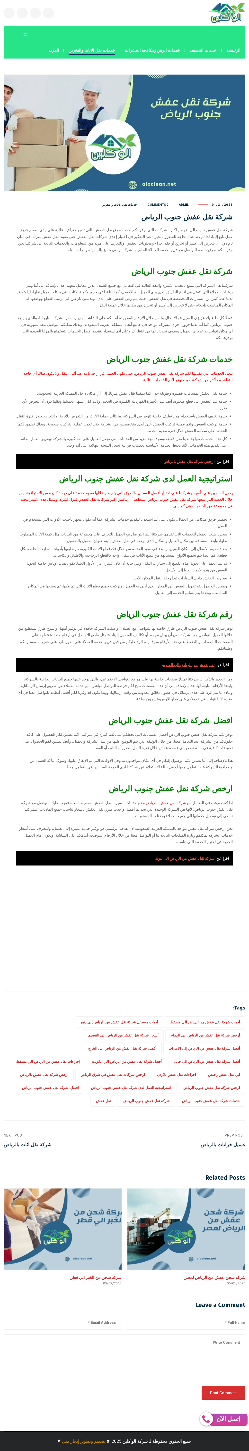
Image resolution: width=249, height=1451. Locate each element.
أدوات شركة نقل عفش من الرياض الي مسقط (205, 1022)
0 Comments (158, 204)
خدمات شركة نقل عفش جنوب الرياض (211, 1101)
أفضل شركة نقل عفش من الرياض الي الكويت (127, 1061)
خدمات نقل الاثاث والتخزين (119, 204)
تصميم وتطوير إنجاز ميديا (83, 1441)
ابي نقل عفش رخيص (224, 1074)
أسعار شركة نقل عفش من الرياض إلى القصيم (123, 1035)
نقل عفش (103, 1101)
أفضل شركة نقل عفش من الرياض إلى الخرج (122, 1048)
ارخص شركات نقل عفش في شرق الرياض (112, 1074)
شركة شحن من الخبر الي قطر (96, 1277)
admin (184, 204)
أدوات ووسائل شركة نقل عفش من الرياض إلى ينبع (119, 1022)
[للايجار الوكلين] (227, 13)
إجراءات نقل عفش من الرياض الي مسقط (48, 1061)
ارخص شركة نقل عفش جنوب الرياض (211, 1088)
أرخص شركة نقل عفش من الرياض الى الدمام (205, 1035)
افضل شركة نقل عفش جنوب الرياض (50, 1088)
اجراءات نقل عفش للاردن (176, 1074)
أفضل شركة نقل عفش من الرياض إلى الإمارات (204, 1048)
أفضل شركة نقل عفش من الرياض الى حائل (207, 1061)
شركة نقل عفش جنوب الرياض (146, 1101)
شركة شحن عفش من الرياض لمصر (215, 1277)
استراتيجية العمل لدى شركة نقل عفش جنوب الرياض (131, 1088)
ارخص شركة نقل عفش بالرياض (44, 1074)
